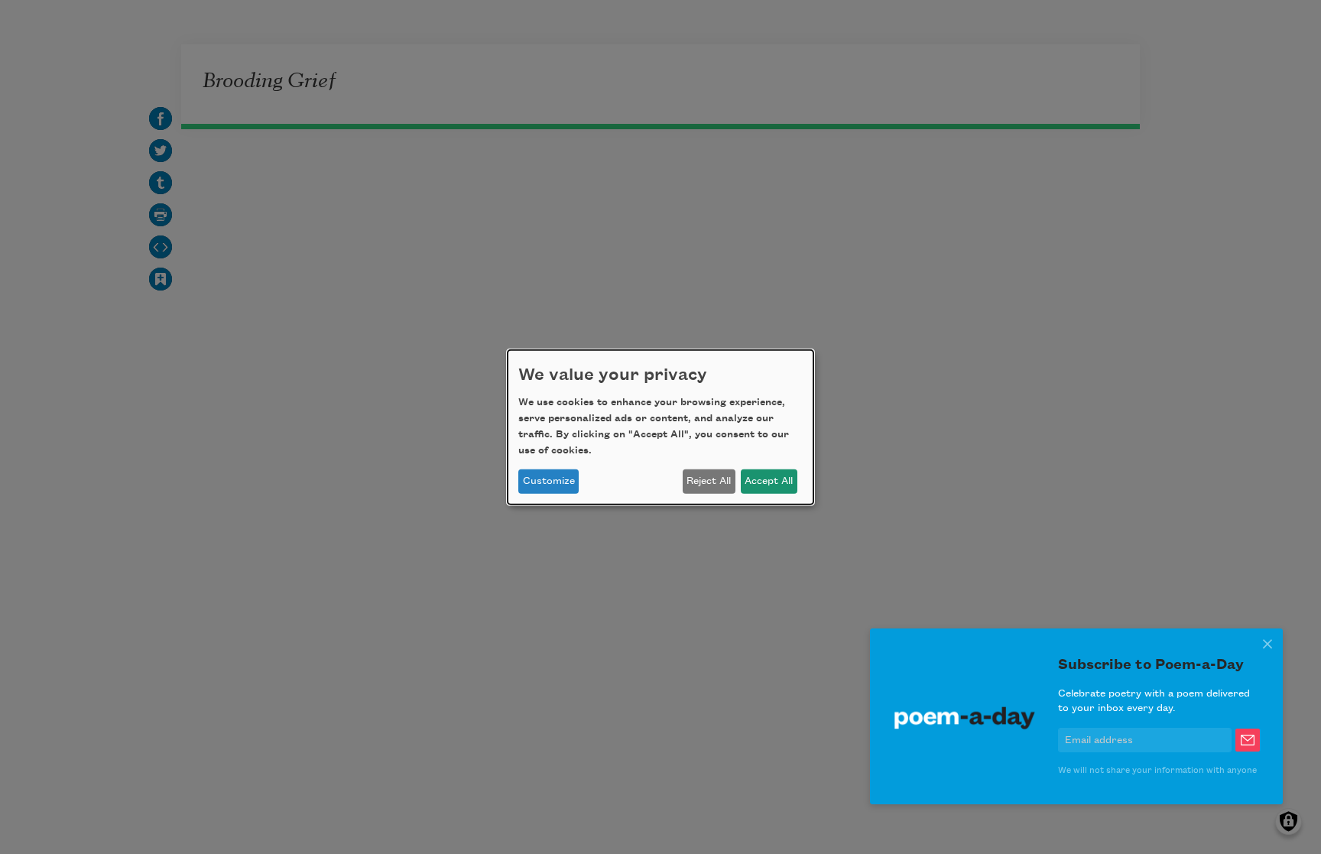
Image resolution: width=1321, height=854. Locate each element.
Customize (549, 481)
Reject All (708, 481)
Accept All (769, 481)
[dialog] (660, 426)
